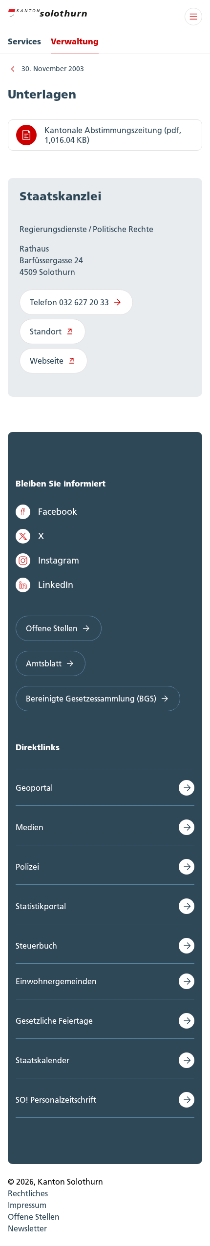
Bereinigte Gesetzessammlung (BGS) (91, 698)
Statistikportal (41, 906)
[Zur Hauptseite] (47, 12)
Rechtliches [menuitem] (28, 1193)
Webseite (46, 361)
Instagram (58, 560)
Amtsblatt (44, 663)
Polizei (27, 867)
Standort (46, 331)
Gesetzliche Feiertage (54, 1021)
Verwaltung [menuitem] (75, 41)
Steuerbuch (36, 946)
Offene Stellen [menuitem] (34, 1217)
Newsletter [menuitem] (27, 1228)
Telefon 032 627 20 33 (69, 302)
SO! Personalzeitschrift (56, 1100)
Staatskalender (42, 1060)
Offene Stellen (52, 628)
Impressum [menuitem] (27, 1205)
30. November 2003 (52, 68)
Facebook (57, 511)
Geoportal (34, 788)
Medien (29, 827)
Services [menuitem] (24, 41)
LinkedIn (55, 584)
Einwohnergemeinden (56, 981)
